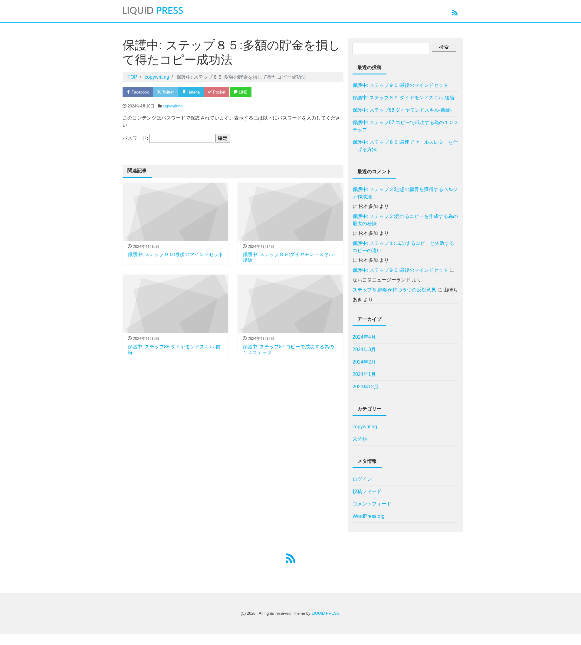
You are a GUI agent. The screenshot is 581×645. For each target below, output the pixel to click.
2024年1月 (364, 374)
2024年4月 (364, 337)
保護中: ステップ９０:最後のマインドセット (400, 85)
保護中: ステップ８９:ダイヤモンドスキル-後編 (404, 97)
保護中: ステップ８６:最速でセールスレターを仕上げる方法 (405, 146)
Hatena (193, 92)
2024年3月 (364, 349)
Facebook (139, 92)
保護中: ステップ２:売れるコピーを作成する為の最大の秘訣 (405, 220)
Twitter (167, 92)
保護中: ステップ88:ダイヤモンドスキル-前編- (402, 110)
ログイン (362, 479)
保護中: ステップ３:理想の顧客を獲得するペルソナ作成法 (405, 193)
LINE (243, 92)
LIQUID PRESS (326, 613)
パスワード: (136, 138)
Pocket (218, 92)
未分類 (360, 439)
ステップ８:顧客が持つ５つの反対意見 (394, 289)
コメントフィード (372, 503)
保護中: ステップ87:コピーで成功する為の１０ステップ (405, 126)
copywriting (172, 106)
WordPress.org (369, 516)
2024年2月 (364, 361)
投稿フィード (367, 491)
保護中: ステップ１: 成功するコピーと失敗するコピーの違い (403, 247)
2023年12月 (366, 386)
